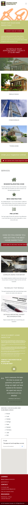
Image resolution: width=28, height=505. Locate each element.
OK (22, 446)
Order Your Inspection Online (7, 491)
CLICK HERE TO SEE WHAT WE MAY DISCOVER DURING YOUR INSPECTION (15, 244)
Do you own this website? (8, 446)
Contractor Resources (5, 498)
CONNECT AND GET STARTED (14, 31)
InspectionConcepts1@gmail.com (8, 489)
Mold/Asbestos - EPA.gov (6, 497)
